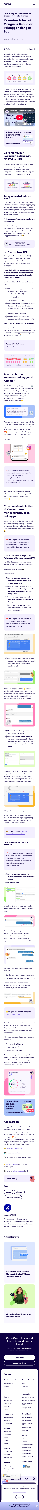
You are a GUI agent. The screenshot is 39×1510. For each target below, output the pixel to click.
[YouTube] (26, 1478)
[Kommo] (7, 4)
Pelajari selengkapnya (19, 1492)
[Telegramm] (33, 1478)
